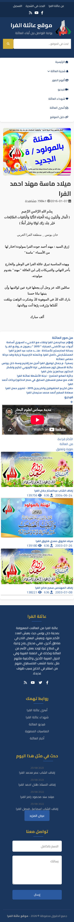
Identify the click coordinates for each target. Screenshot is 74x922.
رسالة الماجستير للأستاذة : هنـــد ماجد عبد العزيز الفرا (41, 350)
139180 (32, 545)
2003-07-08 (64, 592)
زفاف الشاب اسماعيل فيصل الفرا (37, 809)
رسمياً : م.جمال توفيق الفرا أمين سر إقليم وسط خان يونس (37, 363)
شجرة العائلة (58, 71)
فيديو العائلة (37, 724)
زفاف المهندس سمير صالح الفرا (54, 587)
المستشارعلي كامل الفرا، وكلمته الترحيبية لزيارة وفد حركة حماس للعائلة (37, 356)
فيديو (61, 89)
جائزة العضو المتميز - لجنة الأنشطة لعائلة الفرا (45, 375)
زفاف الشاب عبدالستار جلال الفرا (53, 490)
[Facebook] (42, 12)
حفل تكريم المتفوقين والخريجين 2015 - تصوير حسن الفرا (39, 388)
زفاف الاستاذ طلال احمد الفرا (37, 784)
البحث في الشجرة (35, 5)
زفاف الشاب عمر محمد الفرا (37, 772)
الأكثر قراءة (65, 439)
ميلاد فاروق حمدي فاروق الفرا (54, 541)
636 (47, 495)
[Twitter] (40, 682)
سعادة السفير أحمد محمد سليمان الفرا (49, 392)
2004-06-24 (64, 495)
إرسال (37, 894)
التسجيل (17, 5)
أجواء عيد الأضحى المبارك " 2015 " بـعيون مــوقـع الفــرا (39, 346)
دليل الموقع (57, 117)
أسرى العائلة (57, 107)
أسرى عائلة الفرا (37, 710)
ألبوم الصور (58, 80)
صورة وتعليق (64, 449)
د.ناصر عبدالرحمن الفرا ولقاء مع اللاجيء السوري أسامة (39, 342)
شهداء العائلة (57, 98)
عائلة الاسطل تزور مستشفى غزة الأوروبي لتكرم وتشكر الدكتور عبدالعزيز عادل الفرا (40, 369)
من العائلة (66, 444)
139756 (32, 495)
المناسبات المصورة (37, 731)
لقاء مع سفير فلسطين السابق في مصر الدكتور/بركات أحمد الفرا (37, 382)
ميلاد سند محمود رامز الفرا (37, 797)
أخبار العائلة (37, 738)
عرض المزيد (37, 816)
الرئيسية (60, 61)
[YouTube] (36, 12)
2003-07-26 (64, 545)
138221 (32, 592)
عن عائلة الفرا (56, 5)
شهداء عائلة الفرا (37, 717)
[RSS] (30, 12)
